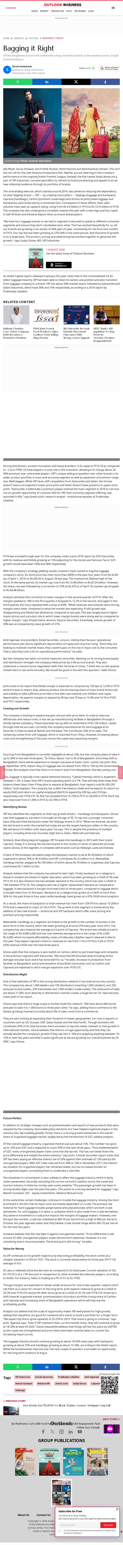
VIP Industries (22, 1377)
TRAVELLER (57, 11)
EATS (69, 11)
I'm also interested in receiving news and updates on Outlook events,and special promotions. (90, 1531)
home (6, 38)
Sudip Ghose (79, 1383)
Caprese (95, 1383)
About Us (23, 1515)
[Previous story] (2, 772)
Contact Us (43, 1515)
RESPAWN (80, 11)
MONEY (44, 11)
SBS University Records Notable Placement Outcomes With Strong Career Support (76, 333)
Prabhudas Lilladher (68, 1377)
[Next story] (120, 772)
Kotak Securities (44, 1377)
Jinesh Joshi (61, 1383)
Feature (33, 38)
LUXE (91, 11)
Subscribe (108, 1525)
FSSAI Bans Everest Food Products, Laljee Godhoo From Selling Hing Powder (45, 333)
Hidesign (20, 1390)
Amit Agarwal (92, 1377)
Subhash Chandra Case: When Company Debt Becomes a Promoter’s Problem (16, 333)
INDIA (34, 11)
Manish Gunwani (23, 1383)
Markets (19, 38)
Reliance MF (43, 1383)
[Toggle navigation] (113, 8)
